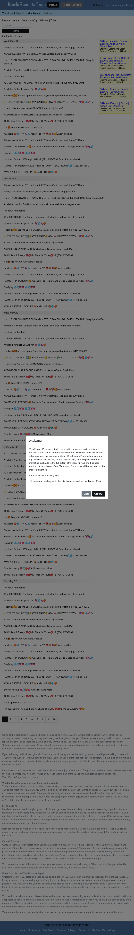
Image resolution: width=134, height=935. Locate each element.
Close (86, 493)
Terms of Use (94, 481)
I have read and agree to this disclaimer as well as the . (66, 481)
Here (57, 475)
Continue (99, 493)
